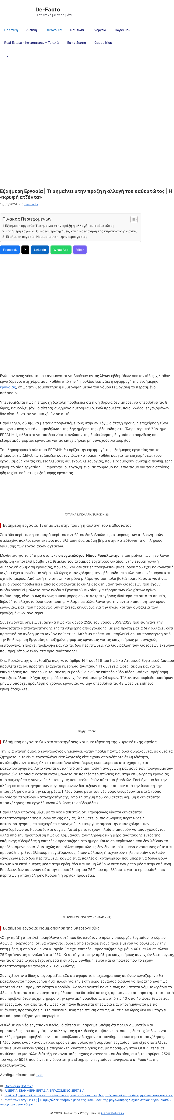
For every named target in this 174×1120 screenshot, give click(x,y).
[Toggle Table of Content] (132, 219)
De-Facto (47, 9)
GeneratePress (112, 1113)
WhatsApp (61, 249)
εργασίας (8, 387)
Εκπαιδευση (76, 43)
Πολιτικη (11, 30)
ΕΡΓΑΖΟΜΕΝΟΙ (60, 1090)
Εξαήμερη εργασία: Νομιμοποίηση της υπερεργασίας (46, 237)
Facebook (10, 249)
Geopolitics (103, 43)
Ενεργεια (99, 30)
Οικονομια (53, 30)
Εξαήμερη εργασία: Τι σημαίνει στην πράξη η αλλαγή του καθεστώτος (59, 226)
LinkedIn (40, 249)
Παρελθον (122, 30)
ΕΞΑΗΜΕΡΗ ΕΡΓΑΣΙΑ (33, 1090)
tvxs (39, 1075)
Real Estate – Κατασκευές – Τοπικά (31, 43)
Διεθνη (31, 30)
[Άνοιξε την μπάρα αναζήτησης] (6, 55)
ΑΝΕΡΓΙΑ (11, 1090)
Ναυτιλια (77, 30)
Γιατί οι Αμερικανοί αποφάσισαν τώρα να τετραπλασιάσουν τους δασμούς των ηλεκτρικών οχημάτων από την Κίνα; (89, 1095)
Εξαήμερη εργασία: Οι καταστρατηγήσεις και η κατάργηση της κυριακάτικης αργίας (71, 231)
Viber (80, 249)
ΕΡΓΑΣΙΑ (78, 1090)
